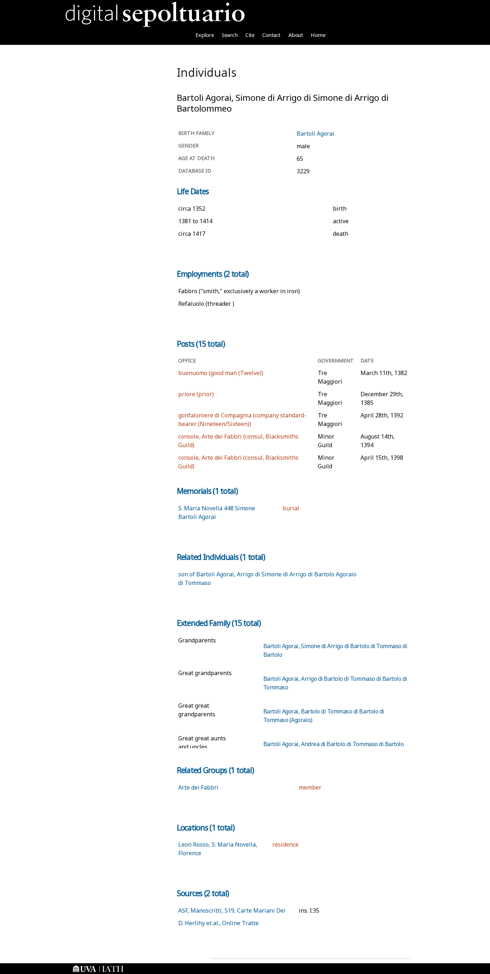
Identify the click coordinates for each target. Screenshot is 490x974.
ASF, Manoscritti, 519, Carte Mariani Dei (232, 910)
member (310, 787)
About (295, 34)
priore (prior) (196, 394)
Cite (249, 34)
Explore (204, 34)
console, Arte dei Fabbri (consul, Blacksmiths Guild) (238, 440)
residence (285, 844)
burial (291, 508)
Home (318, 34)
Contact (271, 34)
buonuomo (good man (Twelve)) (220, 373)
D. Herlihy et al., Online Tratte (218, 923)
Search (229, 34)
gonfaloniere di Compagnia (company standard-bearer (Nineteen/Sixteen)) (242, 419)
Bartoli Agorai (315, 133)
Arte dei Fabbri (198, 787)
